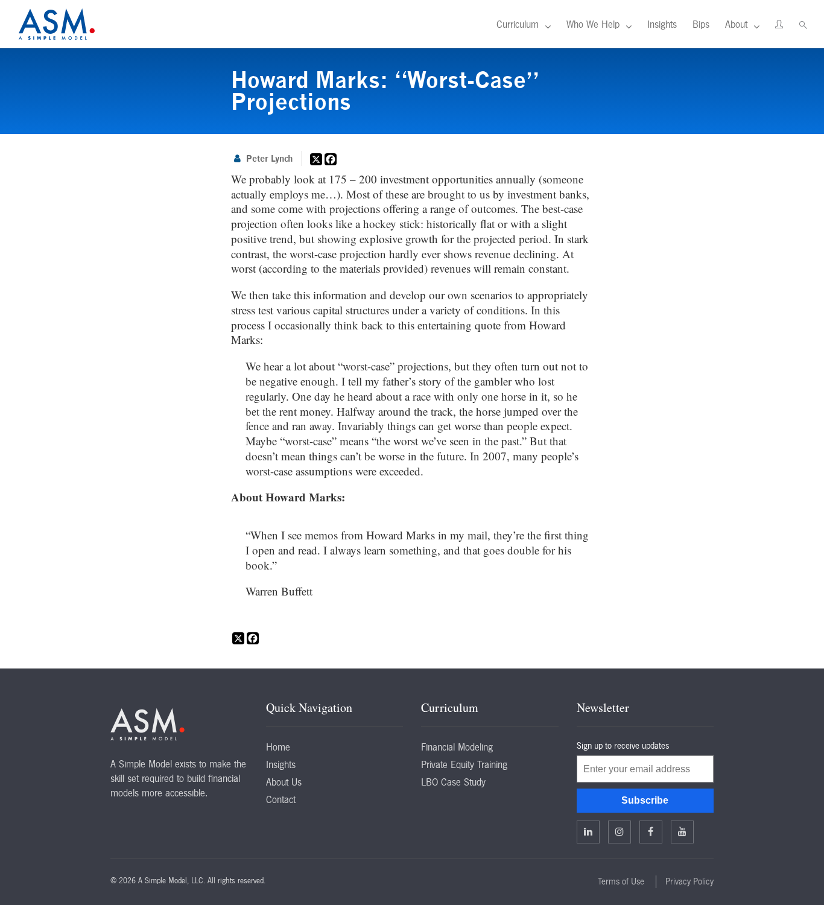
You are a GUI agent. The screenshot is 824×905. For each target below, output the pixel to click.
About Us (284, 781)
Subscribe (644, 800)
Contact (281, 799)
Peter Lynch (269, 158)
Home (278, 746)
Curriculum (517, 24)
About (736, 24)
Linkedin (588, 832)
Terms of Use (621, 881)
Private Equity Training (464, 764)
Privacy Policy (689, 881)
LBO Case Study (453, 781)
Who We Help (593, 24)
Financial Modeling (457, 746)
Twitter (619, 832)
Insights (662, 24)
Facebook (650, 832)
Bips (700, 24)
